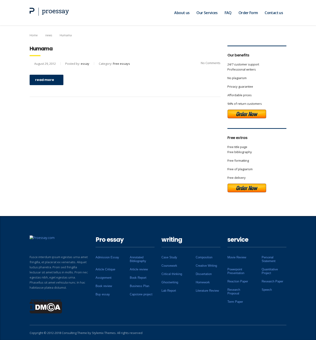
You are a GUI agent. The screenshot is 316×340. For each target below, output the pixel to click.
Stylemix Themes (104, 333)
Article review (139, 269)
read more (44, 79)
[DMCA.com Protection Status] (46, 306)
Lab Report (168, 290)
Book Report (138, 277)
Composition (204, 257)
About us (181, 12)
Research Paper (272, 281)
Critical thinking (171, 274)
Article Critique (105, 269)
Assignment (104, 277)
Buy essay (103, 294)
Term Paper (235, 301)
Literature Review (207, 290)
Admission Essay (107, 257)
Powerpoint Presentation (235, 271)
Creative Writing (206, 265)
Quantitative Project (270, 271)
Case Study (169, 257)
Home (34, 35)
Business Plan (139, 286)
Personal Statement (269, 259)
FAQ (228, 12)
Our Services (206, 12)
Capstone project (141, 294)
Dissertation (204, 274)
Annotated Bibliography (138, 259)
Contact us (274, 12)
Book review (104, 286)
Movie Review (236, 257)
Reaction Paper (237, 281)
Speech (267, 289)
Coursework (169, 265)
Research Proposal (233, 291)
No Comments (210, 63)
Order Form (248, 12)
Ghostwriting (169, 282)
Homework (203, 282)
